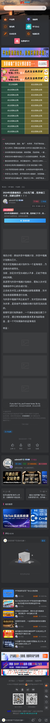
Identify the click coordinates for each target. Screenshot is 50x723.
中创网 (18, 187)
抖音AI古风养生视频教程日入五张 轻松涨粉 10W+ (24, 165)
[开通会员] (46, 685)
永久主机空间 (38, 711)
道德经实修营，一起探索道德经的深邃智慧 (30, 622)
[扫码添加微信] (46, 696)
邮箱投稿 (29, 681)
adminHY (12, 200)
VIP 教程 (11, 187)
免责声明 (38, 681)
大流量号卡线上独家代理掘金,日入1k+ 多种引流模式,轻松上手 (30, 642)
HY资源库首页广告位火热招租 (26, 590)
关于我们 (12, 681)
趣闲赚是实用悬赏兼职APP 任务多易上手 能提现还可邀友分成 (30, 632)
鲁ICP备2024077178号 (35, 684)
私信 (44, 201)
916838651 (26, 416)
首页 (4, 187)
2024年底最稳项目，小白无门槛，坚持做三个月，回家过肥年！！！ (24, 194)
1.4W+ (19, 464)
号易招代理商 (16, 711)
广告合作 (20, 681)
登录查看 (26, 220)
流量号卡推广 (27, 711)
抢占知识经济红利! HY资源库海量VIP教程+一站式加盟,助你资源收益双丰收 (31, 602)
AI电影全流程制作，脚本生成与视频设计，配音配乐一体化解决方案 (29, 612)
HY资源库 (15, 684)
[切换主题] (46, 702)
